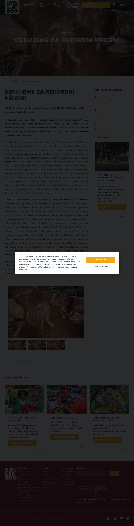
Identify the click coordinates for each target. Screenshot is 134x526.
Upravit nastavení (101, 266)
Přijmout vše (101, 260)
